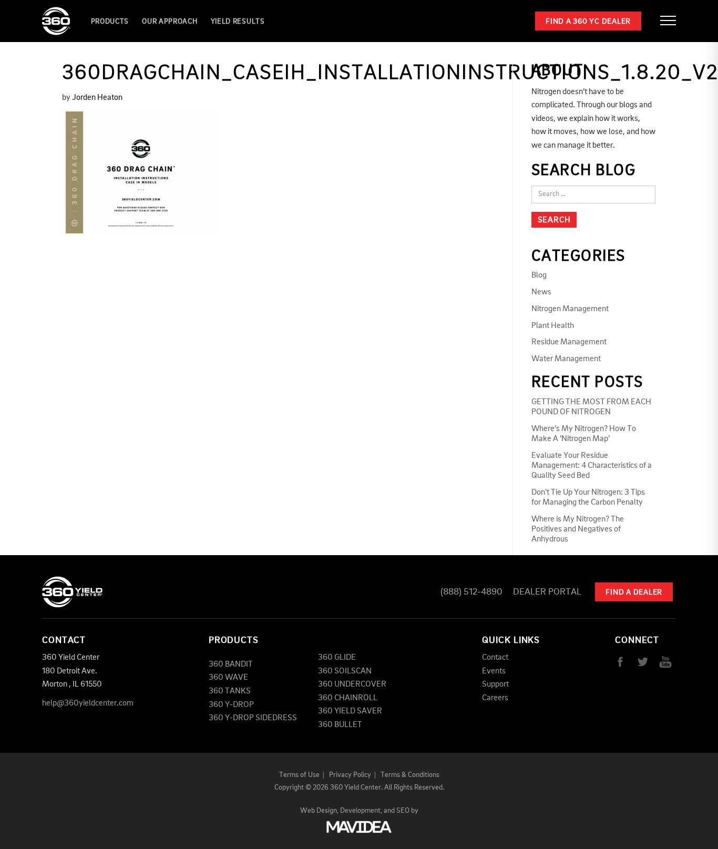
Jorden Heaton (97, 98)
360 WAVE (228, 677)
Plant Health (552, 326)
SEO (402, 810)
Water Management (566, 359)
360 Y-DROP (231, 705)
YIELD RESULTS (238, 21)
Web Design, (319, 810)
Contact (495, 657)
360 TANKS (230, 691)
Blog (539, 275)
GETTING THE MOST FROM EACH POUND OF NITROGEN (591, 407)
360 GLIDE (337, 657)
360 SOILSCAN (345, 671)
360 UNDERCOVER (352, 684)
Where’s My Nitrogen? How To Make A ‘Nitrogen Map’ (583, 434)
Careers (495, 698)
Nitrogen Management (570, 309)
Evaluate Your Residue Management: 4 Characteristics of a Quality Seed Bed (591, 466)
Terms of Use (299, 775)
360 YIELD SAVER (350, 711)
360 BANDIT (231, 664)
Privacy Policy (350, 775)
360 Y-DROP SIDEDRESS (253, 718)
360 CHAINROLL (347, 698)
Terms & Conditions (410, 775)
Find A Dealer (634, 593)
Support (495, 684)
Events (494, 671)
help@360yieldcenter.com (88, 703)
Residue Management (569, 342)
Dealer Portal (547, 592)
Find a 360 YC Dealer (588, 22)
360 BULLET (340, 725)
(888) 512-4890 (471, 592)
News (541, 292)
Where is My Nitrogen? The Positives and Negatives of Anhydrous (577, 529)
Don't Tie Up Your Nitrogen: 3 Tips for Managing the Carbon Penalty (588, 497)
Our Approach (169, 21)
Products (110, 21)
